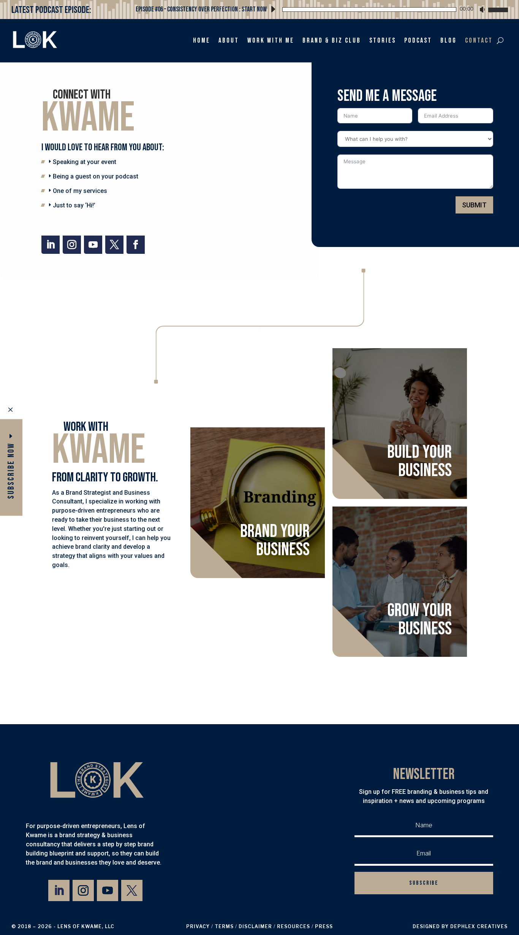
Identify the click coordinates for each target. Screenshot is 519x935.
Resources (293, 926)
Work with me (270, 41)
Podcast (418, 41)
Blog (448, 41)
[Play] (273, 9)
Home (201, 41)
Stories (382, 41)
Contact (479, 41)
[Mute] (482, 9)
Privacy (198, 926)
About (228, 41)
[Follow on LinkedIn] (50, 245)
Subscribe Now (11, 471)
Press (324, 926)
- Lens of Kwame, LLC (84, 926)
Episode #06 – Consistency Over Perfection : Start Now (201, 9)
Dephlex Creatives (479, 926)
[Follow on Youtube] (93, 245)
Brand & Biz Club (331, 41)
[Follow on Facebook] (136, 245)
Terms (224, 926)
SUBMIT (474, 205)
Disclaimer (255, 926)
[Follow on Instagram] (72, 245)
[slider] (497, 8)
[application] (387, 8)
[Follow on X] (114, 245)
